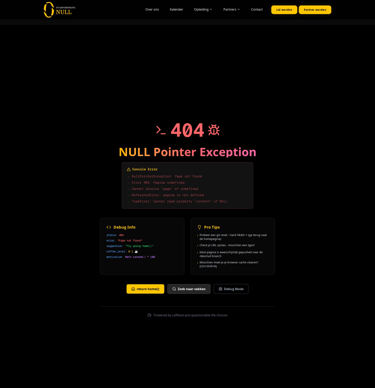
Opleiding (201, 9)
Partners (229, 9)
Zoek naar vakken (192, 289)
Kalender (176, 9)
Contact (257, 9)
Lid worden (284, 10)
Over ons (152, 9)
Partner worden (315, 10)
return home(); (148, 289)
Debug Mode (234, 289)
